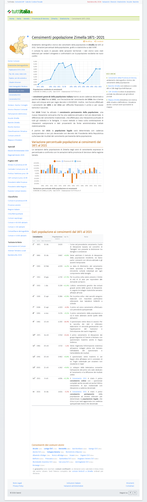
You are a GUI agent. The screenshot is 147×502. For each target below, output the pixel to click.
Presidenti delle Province (17, 182)
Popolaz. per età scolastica (18, 78)
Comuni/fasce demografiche (18, 231)
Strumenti (130, 483)
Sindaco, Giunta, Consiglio (18, 105)
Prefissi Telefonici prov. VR (18, 173)
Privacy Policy (18, 486)
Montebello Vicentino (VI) (45, 462)
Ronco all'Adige (60, 455)
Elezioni (113, 2)
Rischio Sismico (14, 127)
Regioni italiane (14, 209)
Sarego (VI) (95, 449)
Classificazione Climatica (17, 131)
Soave (74, 455)
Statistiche (121, 2)
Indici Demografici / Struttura (18, 86)
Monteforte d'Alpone (76, 452)
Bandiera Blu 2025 (15, 255)
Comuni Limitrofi (14, 136)
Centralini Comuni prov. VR (18, 169)
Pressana (51, 459)
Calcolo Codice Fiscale (33, 2)
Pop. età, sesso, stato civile (17, 74)
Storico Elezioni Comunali (17, 109)
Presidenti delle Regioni (17, 187)
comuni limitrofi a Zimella (82, 471)
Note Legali (17, 483)
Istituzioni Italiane (74, 483)
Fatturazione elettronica (17, 114)
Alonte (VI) (39, 452)
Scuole (129, 2)
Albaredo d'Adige (41, 455)
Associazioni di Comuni (17, 246)
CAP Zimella (112, 92)
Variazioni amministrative (73, 486)
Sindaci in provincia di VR (17, 165)
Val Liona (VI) (66, 462)
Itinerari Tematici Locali (17, 251)
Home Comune (13, 61)
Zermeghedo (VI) (84, 462)
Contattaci (130, 486)
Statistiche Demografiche (18, 65)
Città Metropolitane (15, 214)
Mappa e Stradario (15, 140)
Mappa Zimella (113, 100)
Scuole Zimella (13, 118)
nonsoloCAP (19, 2)
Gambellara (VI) (67, 459)
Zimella (54, 18)
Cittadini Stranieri (15, 82)
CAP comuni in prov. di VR (17, 178)
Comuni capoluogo (15, 218)
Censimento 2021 (14, 95)
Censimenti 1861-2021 (16, 91)
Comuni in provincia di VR (17, 201)
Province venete (14, 205)
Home (11, 18)
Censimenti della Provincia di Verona (122, 78)
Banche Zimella (14, 123)
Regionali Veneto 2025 (16, 155)
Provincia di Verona (40, 18)
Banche (136, 2)
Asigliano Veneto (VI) (88, 459)
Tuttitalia (10, 2)
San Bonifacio (79, 449)
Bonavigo (39, 465)
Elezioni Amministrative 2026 (18, 151)
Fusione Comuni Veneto (17, 191)
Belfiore (38, 459)
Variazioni (106, 2)
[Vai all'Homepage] (21, 11)
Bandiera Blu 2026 (94, 2)
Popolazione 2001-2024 (17, 70)
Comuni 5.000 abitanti (17, 236)
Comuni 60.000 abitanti (17, 223)
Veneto (26, 18)
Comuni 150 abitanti (16, 227)
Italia (19, 18)
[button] (130, 493)
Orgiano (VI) (87, 455)
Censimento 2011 (14, 99)
